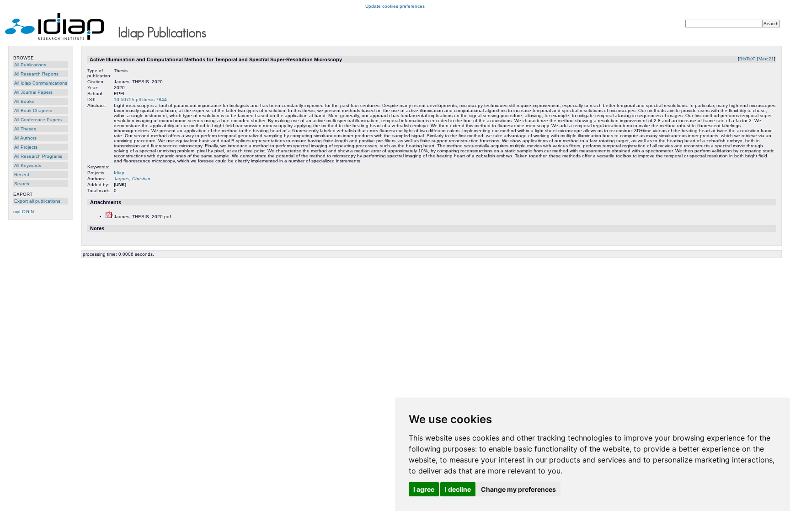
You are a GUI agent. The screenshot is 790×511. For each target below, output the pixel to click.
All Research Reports (36, 73)
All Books (24, 101)
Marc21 (766, 58)
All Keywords (27, 165)
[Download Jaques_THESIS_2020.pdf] (109, 216)
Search (21, 183)
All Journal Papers (33, 92)
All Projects (25, 147)
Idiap (119, 172)
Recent (21, 174)
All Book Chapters (33, 110)
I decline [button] (458, 489)
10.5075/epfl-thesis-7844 (140, 99)
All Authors (25, 137)
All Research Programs (38, 156)
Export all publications (37, 201)
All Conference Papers (38, 119)
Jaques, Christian (132, 178)
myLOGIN (23, 211)
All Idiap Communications (40, 83)
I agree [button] (423, 489)
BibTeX (746, 58)
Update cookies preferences (395, 6)
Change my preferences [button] (518, 489)
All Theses (25, 128)
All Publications (30, 64)
